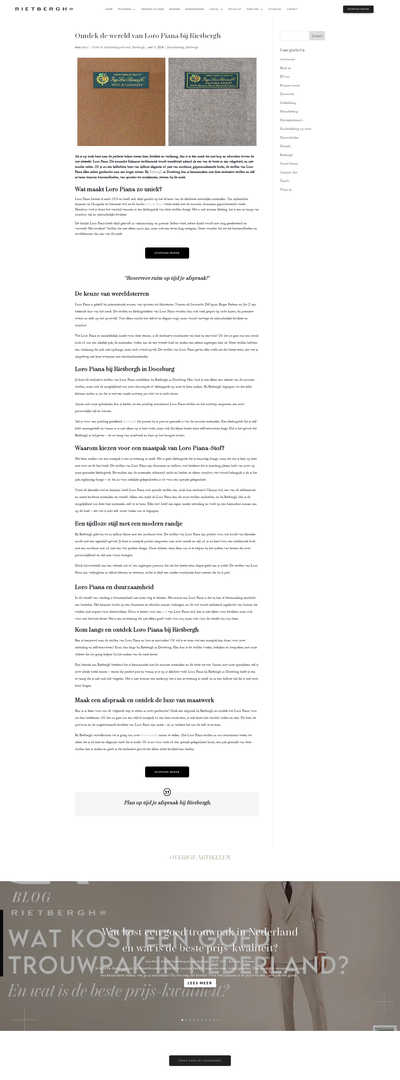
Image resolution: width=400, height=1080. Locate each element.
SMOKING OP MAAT (152, 9)
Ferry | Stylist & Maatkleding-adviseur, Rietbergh (113, 47)
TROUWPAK (124, 9)
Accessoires (287, 59)
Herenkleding (175, 47)
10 (218, 1020)
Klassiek (285, 146)
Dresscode (287, 94)
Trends (284, 181)
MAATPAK (174, 9)
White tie (286, 190)
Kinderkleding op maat (295, 129)
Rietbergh (192, 47)
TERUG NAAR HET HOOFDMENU (200, 1060)
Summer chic (288, 172)
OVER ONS (253, 9)
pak (164, 612)
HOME (109, 9)
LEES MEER (200, 983)
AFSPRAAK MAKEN (358, 9)
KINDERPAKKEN (194, 9)
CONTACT (292, 9)
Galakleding (288, 103)
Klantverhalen (289, 137)
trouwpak (129, 421)
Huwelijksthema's (291, 120)
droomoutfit (149, 735)
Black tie (285, 68)
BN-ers (285, 77)
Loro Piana (155, 204)
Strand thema (289, 163)
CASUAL (214, 9)
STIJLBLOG (275, 9)
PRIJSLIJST (234, 9)
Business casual (290, 85)
